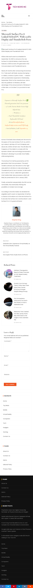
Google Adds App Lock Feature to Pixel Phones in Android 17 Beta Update (16, 530)
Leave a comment (7, 45)
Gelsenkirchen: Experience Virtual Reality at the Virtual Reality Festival (16, 245)
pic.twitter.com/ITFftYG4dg (20, 125)
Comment (7, 341)
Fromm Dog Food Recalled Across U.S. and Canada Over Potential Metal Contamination (15, 524)
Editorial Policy (7, 464)
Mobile (5, 410)
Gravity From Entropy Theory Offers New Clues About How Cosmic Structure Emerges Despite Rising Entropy (21, 287)
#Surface (20, 122)
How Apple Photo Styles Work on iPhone (15, 255)
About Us (6, 451)
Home (5, 401)
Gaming (5, 432)
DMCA (5, 460)
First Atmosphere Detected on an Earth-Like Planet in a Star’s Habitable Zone (21, 301)
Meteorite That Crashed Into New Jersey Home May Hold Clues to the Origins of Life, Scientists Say (21, 315)
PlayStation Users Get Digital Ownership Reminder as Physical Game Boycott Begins (14, 511)
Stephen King (26, 43)
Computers (6, 419)
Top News (4, 30)
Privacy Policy (7, 469)
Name (6, 356)
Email (6, 365)
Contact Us (6, 436)
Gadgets (5, 427)
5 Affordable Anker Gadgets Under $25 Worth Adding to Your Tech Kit (15, 537)
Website (6, 374)
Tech (4, 423)
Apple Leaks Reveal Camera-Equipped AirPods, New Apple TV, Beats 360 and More (15, 517)
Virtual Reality (7, 414)
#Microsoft (15, 122)
